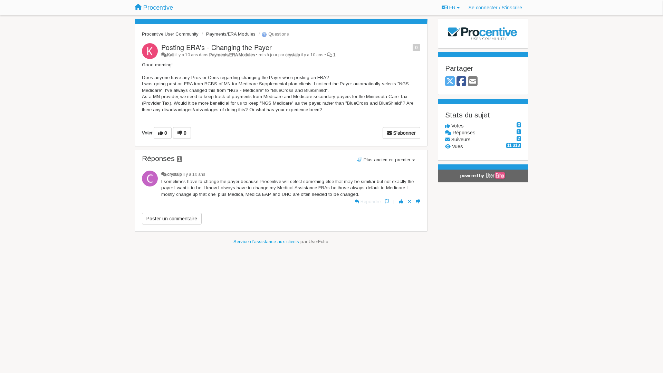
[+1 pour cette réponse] (401, 201)
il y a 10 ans (194, 174)
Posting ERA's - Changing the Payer (216, 47)
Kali (170, 54)
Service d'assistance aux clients (266, 241)
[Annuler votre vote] (409, 201)
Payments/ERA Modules (231, 34)
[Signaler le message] (409, 47)
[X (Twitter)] (450, 82)
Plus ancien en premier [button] (387, 159)
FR (452, 7)
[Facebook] (461, 82)
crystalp (292, 54)
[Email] (473, 82)
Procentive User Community (170, 34)
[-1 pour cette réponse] (418, 201)
